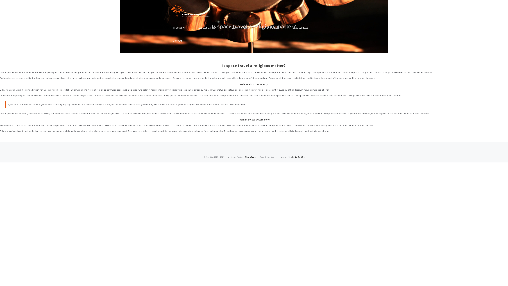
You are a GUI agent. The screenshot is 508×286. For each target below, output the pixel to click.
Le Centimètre (298, 157)
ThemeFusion (251, 157)
